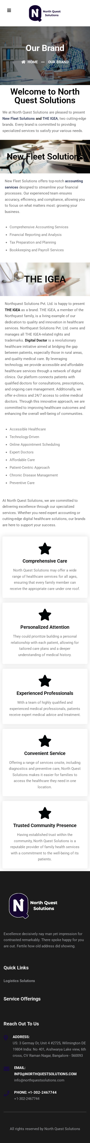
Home (32, 62)
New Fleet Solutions (18, 118)
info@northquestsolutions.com (39, 1080)
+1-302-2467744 (26, 1099)
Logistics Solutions (19, 981)
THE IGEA (50, 118)
